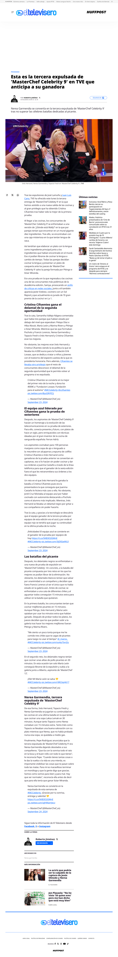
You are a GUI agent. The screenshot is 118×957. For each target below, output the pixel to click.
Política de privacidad (38, 938)
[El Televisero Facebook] (55, 944)
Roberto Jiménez (31, 97)
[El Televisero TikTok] (68, 944)
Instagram (44, 826)
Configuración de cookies (54, 938)
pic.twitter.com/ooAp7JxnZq (55, 642)
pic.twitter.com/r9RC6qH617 (55, 682)
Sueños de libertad (103, 2)
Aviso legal (26, 938)
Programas (15, 72)
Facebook (29, 826)
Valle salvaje (41, 2)
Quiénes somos (82, 938)
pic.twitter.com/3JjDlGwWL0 (55, 541)
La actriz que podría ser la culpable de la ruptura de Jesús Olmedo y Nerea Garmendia (60, 875)
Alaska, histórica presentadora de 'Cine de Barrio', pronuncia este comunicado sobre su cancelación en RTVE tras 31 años (100, 223)
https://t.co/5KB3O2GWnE (44, 538)
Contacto (91, 938)
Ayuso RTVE (51, 2)
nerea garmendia (30, 858)
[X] (39, 97)
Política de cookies (70, 938)
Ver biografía (42, 843)
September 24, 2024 (37, 811)
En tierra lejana (90, 2)
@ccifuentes (64, 390)
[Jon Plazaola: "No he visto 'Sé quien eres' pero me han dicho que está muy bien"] (34, 899)
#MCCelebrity (51, 390)
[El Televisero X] (58, 944)
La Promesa (31, 2)
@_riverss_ (63, 639)
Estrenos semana (19, 2)
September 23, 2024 (37, 402)
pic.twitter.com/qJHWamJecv (41, 802)
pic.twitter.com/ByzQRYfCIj (41, 393)
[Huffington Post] (96, 12)
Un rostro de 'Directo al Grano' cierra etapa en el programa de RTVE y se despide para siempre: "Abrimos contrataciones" (99, 269)
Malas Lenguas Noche (63, 2)
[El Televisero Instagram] (61, 944)
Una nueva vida (78, 2)
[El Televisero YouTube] (64, 944)
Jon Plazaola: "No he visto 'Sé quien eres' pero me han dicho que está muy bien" (60, 896)
